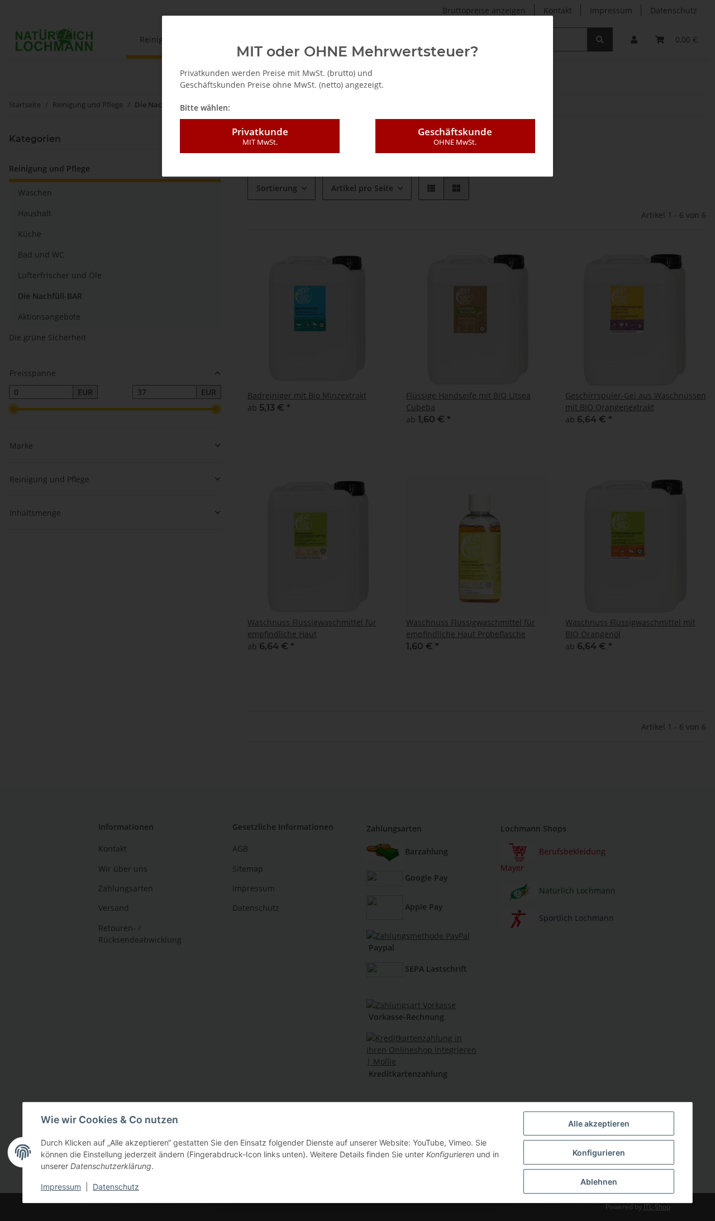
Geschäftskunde (455, 136)
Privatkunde (260, 136)
